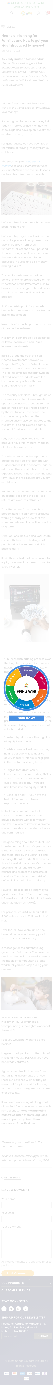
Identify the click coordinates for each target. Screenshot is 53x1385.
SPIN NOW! (26, 718)
